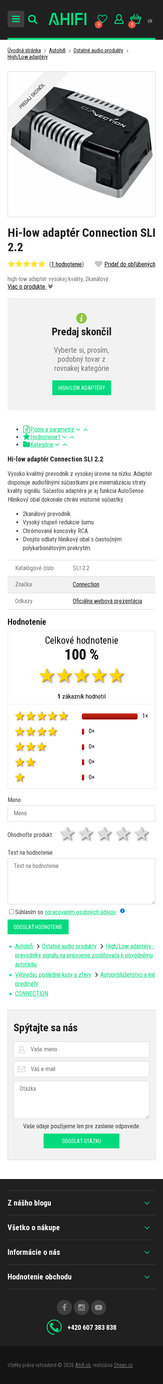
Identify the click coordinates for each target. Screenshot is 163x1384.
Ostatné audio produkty (98, 50)
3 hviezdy (105, 834)
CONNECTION (31, 993)
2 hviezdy (86, 834)
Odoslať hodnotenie (38, 927)
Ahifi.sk (83, 1365)
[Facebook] (64, 1307)
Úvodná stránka (24, 50)
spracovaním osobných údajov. (81, 912)
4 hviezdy (123, 834)
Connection (86, 584)
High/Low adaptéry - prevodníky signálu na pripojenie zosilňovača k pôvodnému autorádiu (85, 955)
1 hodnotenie (66, 264)
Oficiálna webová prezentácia (107, 601)
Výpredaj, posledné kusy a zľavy (53, 974)
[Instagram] (81, 1307)
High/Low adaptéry (28, 57)
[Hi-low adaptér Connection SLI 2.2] (81, 144)
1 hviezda (68, 834)
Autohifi (57, 50)
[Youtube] (98, 1307)
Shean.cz (123, 1365)
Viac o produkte (27, 286)
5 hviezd (142, 834)
